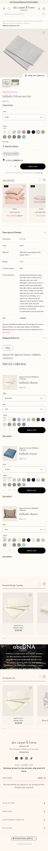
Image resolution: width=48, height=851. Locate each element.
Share (8, 348)
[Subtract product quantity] (14, 430)
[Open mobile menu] (4, 8)
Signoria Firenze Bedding (33, 21)
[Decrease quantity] (6, 166)
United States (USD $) (24, 838)
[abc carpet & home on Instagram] (26, 758)
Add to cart (32, 166)
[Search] (43, 14)
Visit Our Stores (24, 752)
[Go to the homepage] (24, 10)
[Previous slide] (40, 179)
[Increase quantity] (15, 166)
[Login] (39, 8)
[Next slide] (44, 179)
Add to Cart (31, 430)
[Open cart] (43, 8)
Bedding (19, 21)
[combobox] (24, 14)
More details (6, 436)
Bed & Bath (11, 21)
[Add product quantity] (5, 430)
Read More (6, 332)
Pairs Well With (8, 180)
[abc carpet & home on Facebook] (16, 758)
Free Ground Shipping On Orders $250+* (24, 2)
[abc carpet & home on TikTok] (31, 758)
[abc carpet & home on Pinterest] (21, 758)
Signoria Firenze (9, 92)
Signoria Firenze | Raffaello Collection (15, 23)
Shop (4, 21)
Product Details (7, 105)
